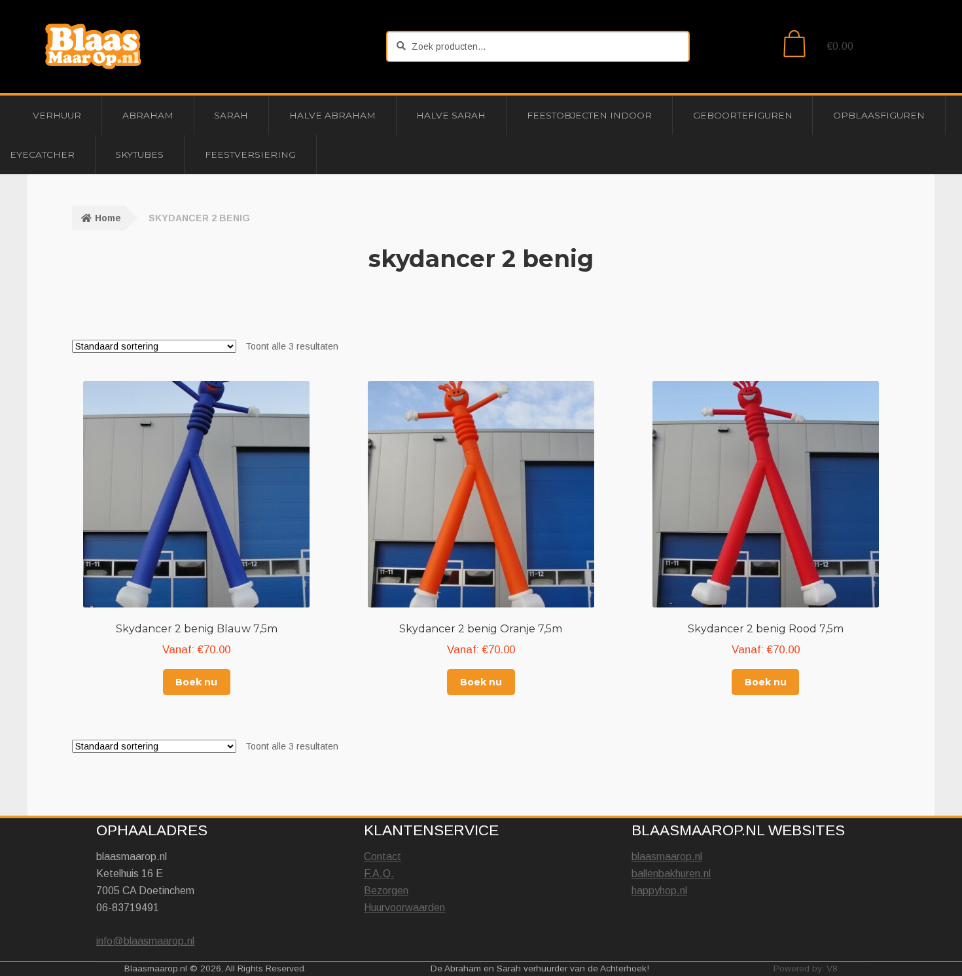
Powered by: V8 (806, 968)
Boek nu (196, 682)
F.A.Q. (379, 873)
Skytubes (139, 154)
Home (108, 218)
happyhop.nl (659, 890)
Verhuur (57, 115)
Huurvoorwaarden (404, 907)
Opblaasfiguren (879, 115)
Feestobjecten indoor (589, 115)
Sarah (231, 115)
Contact (382, 856)
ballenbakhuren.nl (671, 873)
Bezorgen (386, 890)
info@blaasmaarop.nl (145, 941)
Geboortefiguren (743, 115)
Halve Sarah (451, 115)
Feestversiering (250, 154)
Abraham (147, 115)
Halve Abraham (332, 115)
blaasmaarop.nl (667, 856)
